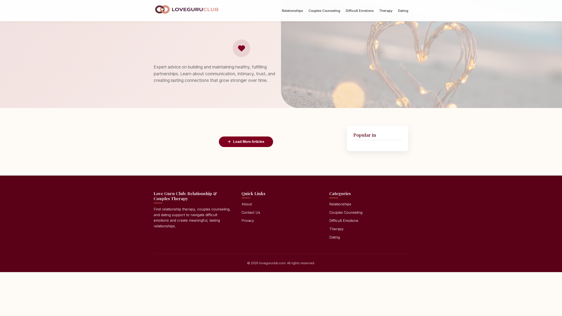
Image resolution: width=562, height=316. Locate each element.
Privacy (247, 220)
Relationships (292, 11)
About (246, 204)
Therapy (386, 11)
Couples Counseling (324, 11)
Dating (403, 11)
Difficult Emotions (360, 11)
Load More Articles (248, 142)
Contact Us (250, 212)
